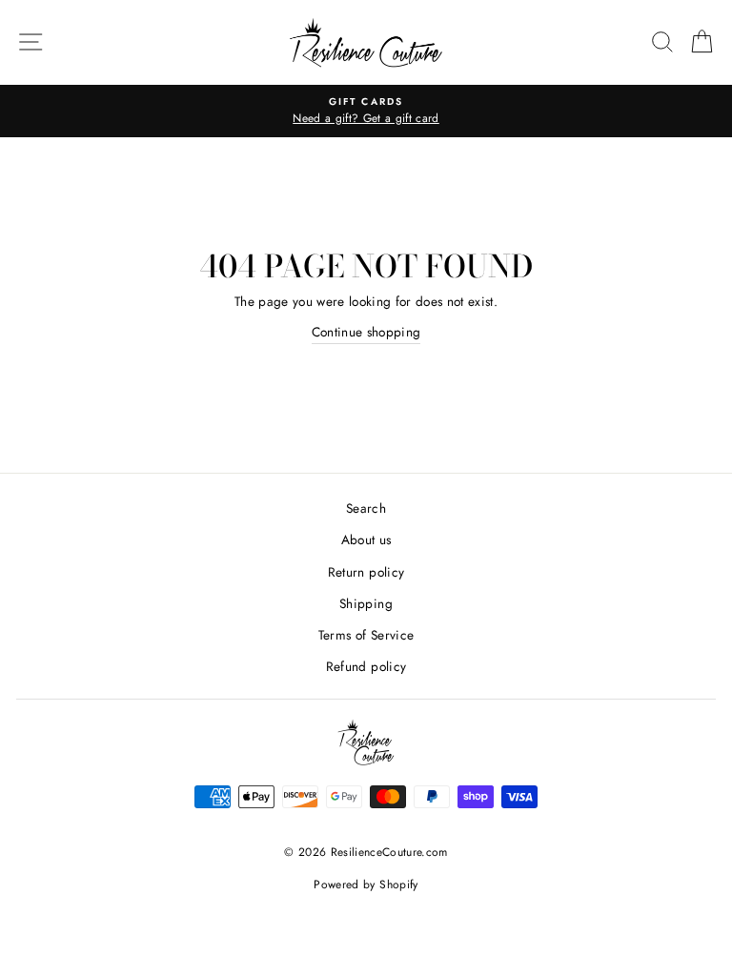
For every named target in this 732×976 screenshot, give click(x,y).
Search (366, 508)
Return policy (366, 571)
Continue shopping (366, 331)
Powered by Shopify (365, 884)
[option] (366, 111)
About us (366, 539)
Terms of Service (366, 634)
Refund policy (366, 666)
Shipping (366, 603)
